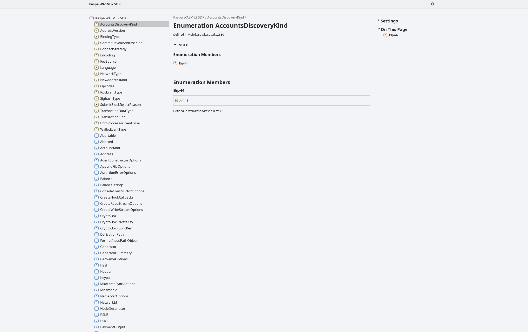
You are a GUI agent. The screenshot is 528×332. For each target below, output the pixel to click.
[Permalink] (188, 90)
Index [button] (182, 45)
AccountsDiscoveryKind (225, 17)
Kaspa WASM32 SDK (105, 4)
